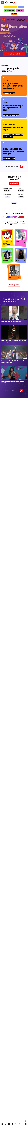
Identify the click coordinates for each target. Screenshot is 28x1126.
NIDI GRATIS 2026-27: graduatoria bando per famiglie (13, 151)
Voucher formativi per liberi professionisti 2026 (13, 107)
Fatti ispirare (14, 285)
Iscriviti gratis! (14, 54)
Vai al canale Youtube (12, 391)
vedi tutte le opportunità (12, 166)
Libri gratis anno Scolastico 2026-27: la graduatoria (13, 85)
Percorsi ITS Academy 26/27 (13, 128)
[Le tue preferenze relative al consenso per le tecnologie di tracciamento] (25, 1121)
